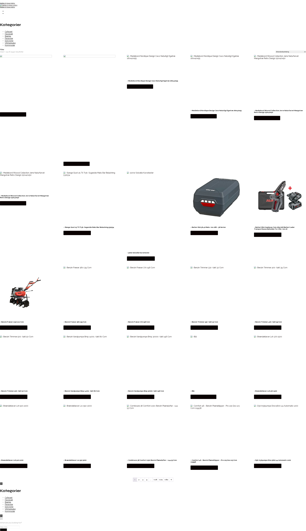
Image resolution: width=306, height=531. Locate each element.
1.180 (166, 479)
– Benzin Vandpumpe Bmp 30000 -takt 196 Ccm (145, 391)
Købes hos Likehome (13, 114)
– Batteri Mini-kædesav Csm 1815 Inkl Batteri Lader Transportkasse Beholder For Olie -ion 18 (274, 228)
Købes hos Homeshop (77, 233)
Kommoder (10, 45)
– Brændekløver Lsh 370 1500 (265, 391)
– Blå (192, 391)
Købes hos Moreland (203, 397)
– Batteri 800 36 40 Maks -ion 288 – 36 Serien (208, 227)
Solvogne (9, 41)
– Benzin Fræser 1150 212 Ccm (12, 322)
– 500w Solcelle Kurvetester (138, 253)
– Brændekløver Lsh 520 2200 (11, 460)
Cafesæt (8, 32)
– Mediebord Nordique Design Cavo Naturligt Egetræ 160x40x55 (152, 81)
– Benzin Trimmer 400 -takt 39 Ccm (268, 322)
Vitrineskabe (10, 43)
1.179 (161, 479)
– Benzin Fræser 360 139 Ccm (74, 322)
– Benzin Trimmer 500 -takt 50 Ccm (13, 391)
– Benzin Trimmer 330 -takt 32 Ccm (204, 322)
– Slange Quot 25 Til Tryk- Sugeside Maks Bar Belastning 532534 (88, 227)
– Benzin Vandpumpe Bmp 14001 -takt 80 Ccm (81, 391)
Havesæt (9, 34)
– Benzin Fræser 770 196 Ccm (138, 322)
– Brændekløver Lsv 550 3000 (74, 460)
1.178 (155, 479)
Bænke (8, 36)
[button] (153, 49)
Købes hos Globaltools (141, 258)
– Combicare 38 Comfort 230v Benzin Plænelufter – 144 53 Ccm (152, 460)
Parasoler (9, 38)
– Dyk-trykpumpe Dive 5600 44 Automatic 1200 (272, 460)
